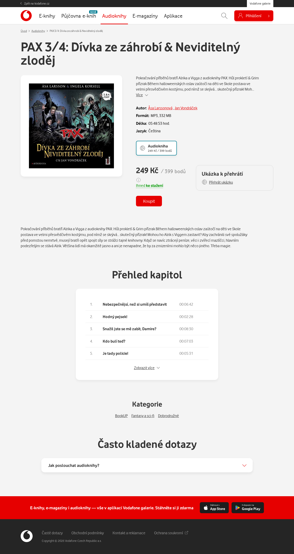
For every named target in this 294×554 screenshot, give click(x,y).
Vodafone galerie (260, 3)
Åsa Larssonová (160, 107)
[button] (217, 182)
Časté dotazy (52, 532)
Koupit (149, 201)
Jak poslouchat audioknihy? (73, 465)
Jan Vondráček (186, 107)
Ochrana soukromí (168, 532)
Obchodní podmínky (87, 532)
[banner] (26, 15)
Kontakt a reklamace (129, 532)
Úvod (24, 31)
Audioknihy (38, 31)
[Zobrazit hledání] (224, 15)
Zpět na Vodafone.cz (36, 3)
